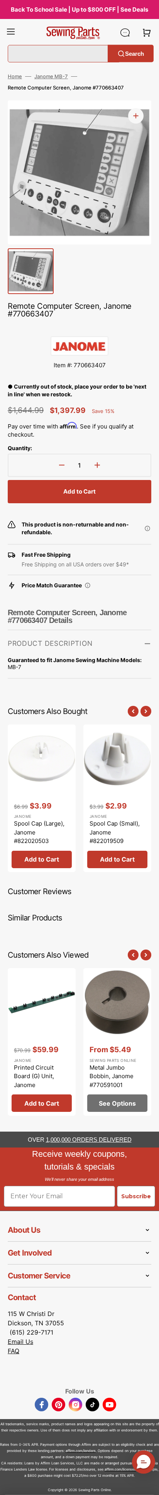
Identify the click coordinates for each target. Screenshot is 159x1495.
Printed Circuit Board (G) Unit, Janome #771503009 (34, 1081)
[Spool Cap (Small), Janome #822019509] (117, 798)
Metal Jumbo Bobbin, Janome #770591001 (112, 1076)
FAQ (13, 1351)
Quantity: (20, 448)
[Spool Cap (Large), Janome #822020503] (42, 798)
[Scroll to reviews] (79, 328)
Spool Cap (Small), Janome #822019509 (115, 832)
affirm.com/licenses (120, 1469)
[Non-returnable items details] (147, 528)
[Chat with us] (125, 32)
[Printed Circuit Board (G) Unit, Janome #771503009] (42, 1042)
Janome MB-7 (51, 76)
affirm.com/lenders (81, 1451)
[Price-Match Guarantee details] (87, 585)
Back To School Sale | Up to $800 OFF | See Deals (79, 9)
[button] (10, 32)
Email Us (20, 1341)
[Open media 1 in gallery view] (136, 116)
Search (134, 53)
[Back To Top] (147, 1483)
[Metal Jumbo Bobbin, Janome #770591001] (117, 1042)
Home (15, 76)
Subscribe (136, 1196)
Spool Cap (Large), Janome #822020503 (39, 832)
